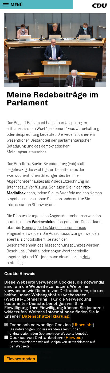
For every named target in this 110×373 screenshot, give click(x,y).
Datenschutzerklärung (45, 316)
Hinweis (73, 337)
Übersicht (83, 324)
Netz (86, 257)
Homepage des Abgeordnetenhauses (54, 228)
